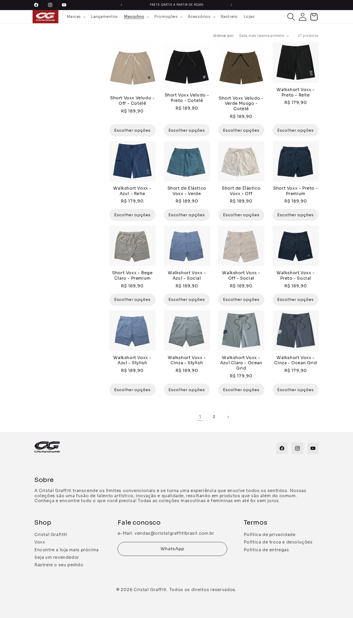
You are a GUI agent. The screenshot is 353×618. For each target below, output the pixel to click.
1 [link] (200, 417)
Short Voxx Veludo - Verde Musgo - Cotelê (241, 104)
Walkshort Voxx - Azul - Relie (132, 191)
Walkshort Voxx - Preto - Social (296, 275)
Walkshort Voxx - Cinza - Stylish (187, 360)
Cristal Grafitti (50, 534)
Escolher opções (132, 130)
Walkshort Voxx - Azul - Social (187, 275)
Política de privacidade (270, 534)
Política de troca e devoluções (278, 542)
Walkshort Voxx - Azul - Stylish (132, 360)
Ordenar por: (223, 35)
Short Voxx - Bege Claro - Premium (132, 275)
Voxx (39, 542)
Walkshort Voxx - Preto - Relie (296, 92)
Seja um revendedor (56, 557)
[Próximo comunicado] (231, 5)
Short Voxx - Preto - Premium (295, 191)
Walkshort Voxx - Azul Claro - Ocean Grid (241, 363)
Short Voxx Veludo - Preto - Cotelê (187, 98)
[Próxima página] (228, 417)
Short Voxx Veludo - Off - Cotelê (132, 100)
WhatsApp (172, 549)
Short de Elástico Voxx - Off (241, 191)
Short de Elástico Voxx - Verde (186, 191)
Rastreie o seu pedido (58, 565)
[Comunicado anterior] (121, 5)
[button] (76, 16)
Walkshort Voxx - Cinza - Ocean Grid (295, 360)
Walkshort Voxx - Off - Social (241, 275)
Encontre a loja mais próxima (66, 550)
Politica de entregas (266, 550)
